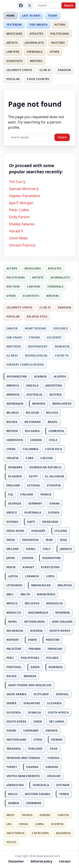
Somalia (34, 712)
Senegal (62, 694)
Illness (12, 355)
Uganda (32, 767)
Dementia (62, 346)
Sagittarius (15, 833)
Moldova (32, 603)
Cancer (12, 328)
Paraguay (55, 649)
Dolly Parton (19, 217)
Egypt (33, 476)
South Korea (16, 721)
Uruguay (54, 776)
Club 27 (45, 70)
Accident (54, 337)
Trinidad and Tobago (23, 758)
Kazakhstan (51, 558)
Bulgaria (32, 431)
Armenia (13, 394)
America (12, 385)
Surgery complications (25, 364)
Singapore (31, 703)
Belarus (12, 412)
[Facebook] (21, 5)
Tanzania (13, 748)
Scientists (14, 61)
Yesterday (14, 24)
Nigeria (36, 631)
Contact (65, 861)
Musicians (14, 33)
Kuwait (28, 567)
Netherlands (34, 621)
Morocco (13, 612)
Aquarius (63, 833)
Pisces (11, 842)
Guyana (12, 522)
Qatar (35, 667)
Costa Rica (53, 449)
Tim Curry (17, 181)
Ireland (12, 549)
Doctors (58, 43)
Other (54, 52)
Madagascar (41, 585)
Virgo (23, 824)
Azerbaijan (14, 403)
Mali (10, 594)
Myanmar (62, 612)
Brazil (53, 422)
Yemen (64, 794)
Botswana (33, 422)
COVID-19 (61, 355)
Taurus (27, 815)
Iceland (60, 531)
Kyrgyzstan (50, 567)
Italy (47, 549)
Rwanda (30, 676)
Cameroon (14, 440)
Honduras (50, 522)
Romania (55, 667)
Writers (36, 61)
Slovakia (54, 703)
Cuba (29, 458)
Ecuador (15, 476)
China (11, 449)
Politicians (59, 33)
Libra (39, 824)
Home (10, 15)
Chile (53, 440)
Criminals (35, 52)
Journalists (34, 43)
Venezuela (41, 785)
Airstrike (13, 346)
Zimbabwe (33, 803)
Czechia (46, 458)
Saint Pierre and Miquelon (29, 685)
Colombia (30, 449)
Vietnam (62, 785)
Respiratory (37, 346)
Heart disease (35, 328)
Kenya (11, 567)
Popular (13, 79)
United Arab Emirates (23, 776)
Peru (10, 658)
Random (64, 70)
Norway (12, 640)
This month (38, 24)
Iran (49, 540)
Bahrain (38, 403)
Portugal (14, 667)
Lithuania (14, 585)
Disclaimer (16, 861)
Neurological (36, 355)
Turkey (11, 767)
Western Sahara (37, 794)
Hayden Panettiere (24, 195)
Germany (35, 503)
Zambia (13, 803)
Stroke (34, 337)
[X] (30, 5)
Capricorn (40, 833)
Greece (11, 512)
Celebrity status (19, 70)
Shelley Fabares (22, 224)
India (10, 540)
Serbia (11, 703)
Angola (32, 385)
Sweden (51, 730)
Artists (12, 43)
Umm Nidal (18, 238)
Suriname (30, 730)
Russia (11, 676)
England (13, 485)
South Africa (58, 712)
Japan (10, 558)
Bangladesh (62, 403)
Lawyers (13, 52)
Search (68, 5)
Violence (60, 328)
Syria (38, 739)
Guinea (53, 512)
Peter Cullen (19, 209)
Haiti (31, 522)
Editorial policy (41, 861)
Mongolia (54, 603)
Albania (40, 376)
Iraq (63, 540)
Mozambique (38, 612)
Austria (55, 394)
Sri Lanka (56, 721)
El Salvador (54, 476)
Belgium (32, 412)
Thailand (35, 748)
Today (52, 15)
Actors (60, 24)
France (46, 494)
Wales (13, 794)
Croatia (12, 458)
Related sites (37, 316)
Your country (38, 79)
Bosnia (12, 422)
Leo (9, 824)
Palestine (14, 649)
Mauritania (46, 594)
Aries (10, 815)
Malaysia (65, 585)
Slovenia (13, 712)
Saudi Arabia (16, 694)
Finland (26, 494)
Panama (35, 649)
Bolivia (52, 412)
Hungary (38, 531)
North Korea (60, 631)
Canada (36, 440)
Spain (37, 721)
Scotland (41, 694)
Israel (31, 549)
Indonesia (30, 540)
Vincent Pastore (22, 245)
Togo (54, 748)
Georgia (14, 503)
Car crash (14, 337)
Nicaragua (14, 631)
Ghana (54, 503)
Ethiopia (54, 485)
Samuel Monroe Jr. (24, 188)
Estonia (33, 485)
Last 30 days (31, 15)
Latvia (13, 576)
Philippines (30, 658)
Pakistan (53, 640)
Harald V (16, 231)
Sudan (11, 730)
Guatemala (32, 512)
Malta (25, 594)
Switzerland (16, 739)
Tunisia (53, 758)
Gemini (45, 815)
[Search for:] (30, 137)
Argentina (53, 385)
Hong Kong (15, 531)
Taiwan (56, 739)
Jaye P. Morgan (21, 202)
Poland (52, 658)
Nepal (12, 621)
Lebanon (32, 576)
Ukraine (51, 767)
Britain (12, 431)
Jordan (27, 558)
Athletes (36, 33)
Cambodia (56, 431)
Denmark (15, 467)
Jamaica (66, 549)
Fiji (10, 494)
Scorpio (57, 824)
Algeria (60, 376)
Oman (32, 640)
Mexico (12, 603)
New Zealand (62, 621)
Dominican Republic (45, 467)
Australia (34, 394)
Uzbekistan (15, 785)
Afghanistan (17, 376)
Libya (50, 576)
